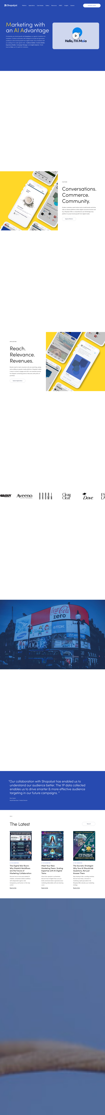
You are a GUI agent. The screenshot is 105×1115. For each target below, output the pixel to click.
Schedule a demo (92, 5)
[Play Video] (76, 35)
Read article (13, 888)
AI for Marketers (14, 863)
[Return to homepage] (12, 5)
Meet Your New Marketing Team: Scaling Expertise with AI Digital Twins (52, 869)
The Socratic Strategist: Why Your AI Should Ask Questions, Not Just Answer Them (83, 869)
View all (88, 823)
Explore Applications (17, 380)
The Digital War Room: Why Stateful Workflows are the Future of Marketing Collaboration (20, 869)
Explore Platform (69, 218)
